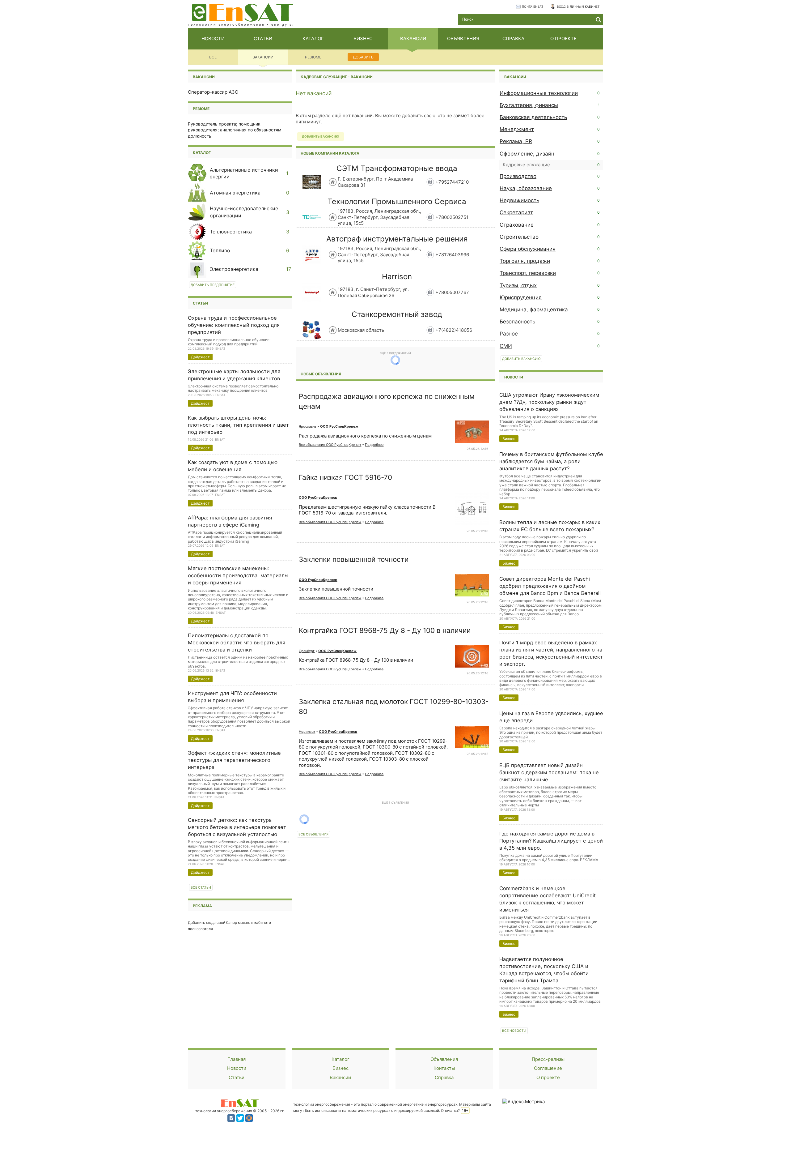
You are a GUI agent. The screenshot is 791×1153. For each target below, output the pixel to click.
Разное (509, 334)
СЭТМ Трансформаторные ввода (396, 168)
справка (513, 38)
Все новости (514, 1031)
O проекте (548, 1077)
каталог (313, 38)
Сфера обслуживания (528, 249)
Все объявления (313, 834)
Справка (444, 1077)
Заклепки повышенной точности (353, 559)
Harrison (397, 276)
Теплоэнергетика (231, 231)
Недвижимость (519, 200)
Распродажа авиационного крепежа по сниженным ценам (365, 436)
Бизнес (340, 1068)
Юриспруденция (521, 297)
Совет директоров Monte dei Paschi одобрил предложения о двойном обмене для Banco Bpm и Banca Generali (550, 586)
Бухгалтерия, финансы (529, 105)
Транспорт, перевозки (528, 273)
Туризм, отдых (518, 285)
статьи (263, 38)
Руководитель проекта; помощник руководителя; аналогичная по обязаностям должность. (234, 130)
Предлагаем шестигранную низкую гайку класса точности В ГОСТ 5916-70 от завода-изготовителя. (367, 510)
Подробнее (374, 444)
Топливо (220, 250)
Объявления (444, 1059)
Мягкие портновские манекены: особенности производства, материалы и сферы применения (238, 575)
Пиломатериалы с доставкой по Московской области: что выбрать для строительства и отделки (236, 642)
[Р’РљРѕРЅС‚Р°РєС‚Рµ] (231, 1118)
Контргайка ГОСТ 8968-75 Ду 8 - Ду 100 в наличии (385, 630)
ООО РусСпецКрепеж (339, 426)
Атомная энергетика (235, 193)
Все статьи (201, 888)
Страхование (517, 225)
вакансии (413, 38)
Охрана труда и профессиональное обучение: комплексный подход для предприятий (234, 325)
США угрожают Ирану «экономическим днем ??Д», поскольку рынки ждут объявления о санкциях (549, 402)
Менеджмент (517, 129)
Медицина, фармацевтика (534, 309)
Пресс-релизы (548, 1059)
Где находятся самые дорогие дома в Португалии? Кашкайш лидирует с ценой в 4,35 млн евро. (551, 841)
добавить (363, 57)
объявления (463, 38)
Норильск (307, 731)
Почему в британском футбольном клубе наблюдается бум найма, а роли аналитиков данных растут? (551, 461)
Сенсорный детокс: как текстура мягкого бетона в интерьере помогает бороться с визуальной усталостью (237, 827)
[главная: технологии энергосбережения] (243, 12)
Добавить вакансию (521, 359)
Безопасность (517, 321)
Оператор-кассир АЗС (213, 92)
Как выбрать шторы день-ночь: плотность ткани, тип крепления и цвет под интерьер (238, 425)
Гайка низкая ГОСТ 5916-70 (345, 477)
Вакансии (340, 1077)
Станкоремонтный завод (397, 314)
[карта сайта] (239, 1103)
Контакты (444, 1068)
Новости (236, 1068)
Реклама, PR (516, 141)
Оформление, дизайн (527, 154)
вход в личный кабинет (578, 6)
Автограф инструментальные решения (397, 238)
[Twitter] (240, 1118)
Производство (518, 176)
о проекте (563, 38)
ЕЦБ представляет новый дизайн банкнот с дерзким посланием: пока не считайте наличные (549, 772)
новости (213, 38)
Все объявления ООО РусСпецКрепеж (330, 444)
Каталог (202, 152)
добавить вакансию (320, 136)
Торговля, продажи (525, 261)
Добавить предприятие (213, 285)
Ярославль (307, 426)
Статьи (236, 1077)
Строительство (519, 237)
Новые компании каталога (330, 153)
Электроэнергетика (234, 269)
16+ (465, 1110)
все (213, 57)
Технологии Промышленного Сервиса (397, 201)
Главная (236, 1059)
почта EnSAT (532, 6)
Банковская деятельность (533, 117)
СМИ (506, 346)
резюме (313, 57)
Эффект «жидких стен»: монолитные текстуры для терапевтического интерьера (234, 760)
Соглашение (548, 1068)
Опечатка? (450, 1110)
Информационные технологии (539, 93)
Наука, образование (526, 188)
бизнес (363, 38)
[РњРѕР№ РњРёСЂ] (249, 1118)
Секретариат (516, 212)
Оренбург (307, 651)
